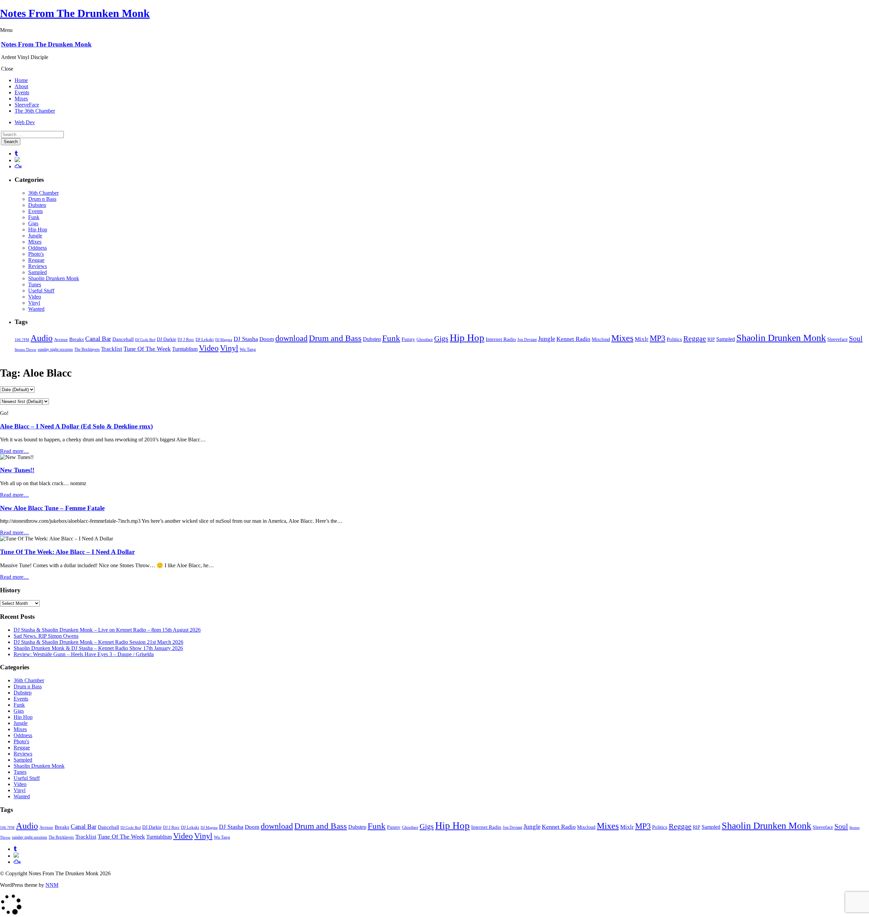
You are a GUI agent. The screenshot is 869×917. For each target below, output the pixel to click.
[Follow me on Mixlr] (17, 160)
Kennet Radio (573, 339)
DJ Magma (223, 340)
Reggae (36, 260)
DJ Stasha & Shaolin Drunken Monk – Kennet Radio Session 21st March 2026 (98, 642)
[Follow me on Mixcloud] (18, 166)
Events (22, 92)
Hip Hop (37, 229)
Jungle (35, 235)
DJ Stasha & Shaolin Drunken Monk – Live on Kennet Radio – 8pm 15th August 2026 (107, 630)
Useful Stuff (41, 290)
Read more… (14, 451)
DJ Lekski (205, 339)
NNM (51, 885)
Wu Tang (248, 349)
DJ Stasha (246, 339)
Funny (408, 339)
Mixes (21, 98)
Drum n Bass (42, 199)
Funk (33, 217)
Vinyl (34, 303)
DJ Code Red (145, 340)
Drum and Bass (335, 338)
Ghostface (425, 339)
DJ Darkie (166, 339)
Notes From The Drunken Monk (75, 13)
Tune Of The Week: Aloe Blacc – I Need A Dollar (67, 551)
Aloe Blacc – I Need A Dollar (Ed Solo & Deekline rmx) (76, 426)
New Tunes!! (17, 470)
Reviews (37, 266)
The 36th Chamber (35, 111)
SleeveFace (27, 105)
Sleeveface (837, 339)
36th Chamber (43, 193)
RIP (711, 339)
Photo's (36, 254)
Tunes (34, 284)
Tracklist (111, 349)
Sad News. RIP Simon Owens (46, 636)
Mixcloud (601, 339)
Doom (266, 339)
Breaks (76, 339)
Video (34, 297)
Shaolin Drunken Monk (53, 278)
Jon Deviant (527, 339)
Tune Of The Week (147, 348)
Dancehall (123, 339)
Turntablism (185, 349)
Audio (42, 338)
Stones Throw (25, 349)
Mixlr (641, 339)
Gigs (33, 223)
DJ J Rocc (186, 340)
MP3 (657, 338)
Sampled (37, 272)
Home (21, 80)
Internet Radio (501, 339)
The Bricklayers (87, 349)
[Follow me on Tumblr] (16, 153)
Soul (856, 338)
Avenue (61, 339)
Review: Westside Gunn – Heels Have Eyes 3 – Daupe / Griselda (84, 654)
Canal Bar (98, 338)
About (21, 86)
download (291, 338)
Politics (674, 339)
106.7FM (22, 340)
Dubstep (37, 205)
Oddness (37, 248)
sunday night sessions (55, 349)
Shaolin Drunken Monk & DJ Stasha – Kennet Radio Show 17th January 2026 (98, 648)
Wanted (36, 309)
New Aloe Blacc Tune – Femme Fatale (52, 508)
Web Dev (25, 122)
